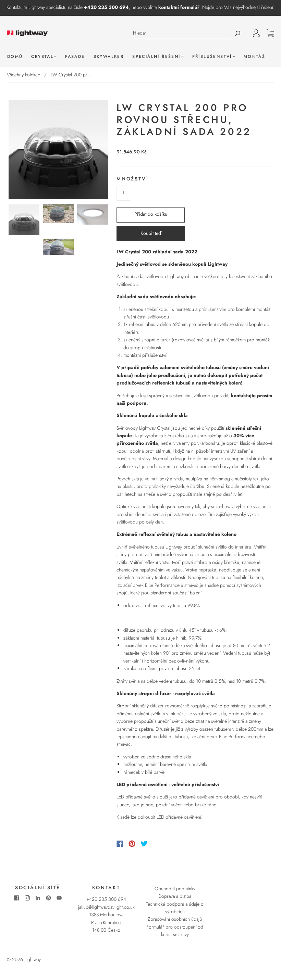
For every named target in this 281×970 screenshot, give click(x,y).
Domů (15, 56)
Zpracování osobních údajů (175, 919)
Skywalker (109, 56)
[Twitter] (144, 843)
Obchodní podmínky (175, 888)
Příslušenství (212, 56)
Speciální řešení (156, 56)
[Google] (158, 843)
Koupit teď (150, 233)
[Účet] (256, 33)
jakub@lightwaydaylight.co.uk (106, 907)
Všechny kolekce (23, 74)
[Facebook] (120, 843)
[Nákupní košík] (270, 33)
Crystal (42, 56)
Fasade (75, 56)
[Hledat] (182, 33)
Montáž (254, 56)
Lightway (32, 959)
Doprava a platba (174, 896)
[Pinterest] (132, 843)
